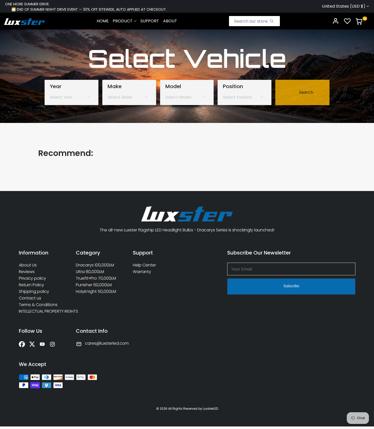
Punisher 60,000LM (94, 285)
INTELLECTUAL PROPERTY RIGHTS (42, 311)
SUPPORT (149, 21)
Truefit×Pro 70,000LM (96, 278)
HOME (103, 21)
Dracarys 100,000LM (95, 265)
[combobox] (251, 21)
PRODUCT (123, 21)
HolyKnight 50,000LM (96, 291)
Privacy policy (32, 278)
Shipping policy (34, 291)
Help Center (144, 265)
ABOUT (170, 21)
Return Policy (31, 285)
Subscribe (291, 286)
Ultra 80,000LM (90, 271)
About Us (28, 265)
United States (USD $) (344, 6)
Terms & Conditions (38, 304)
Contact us (30, 298)
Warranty (142, 271)
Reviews (27, 271)
